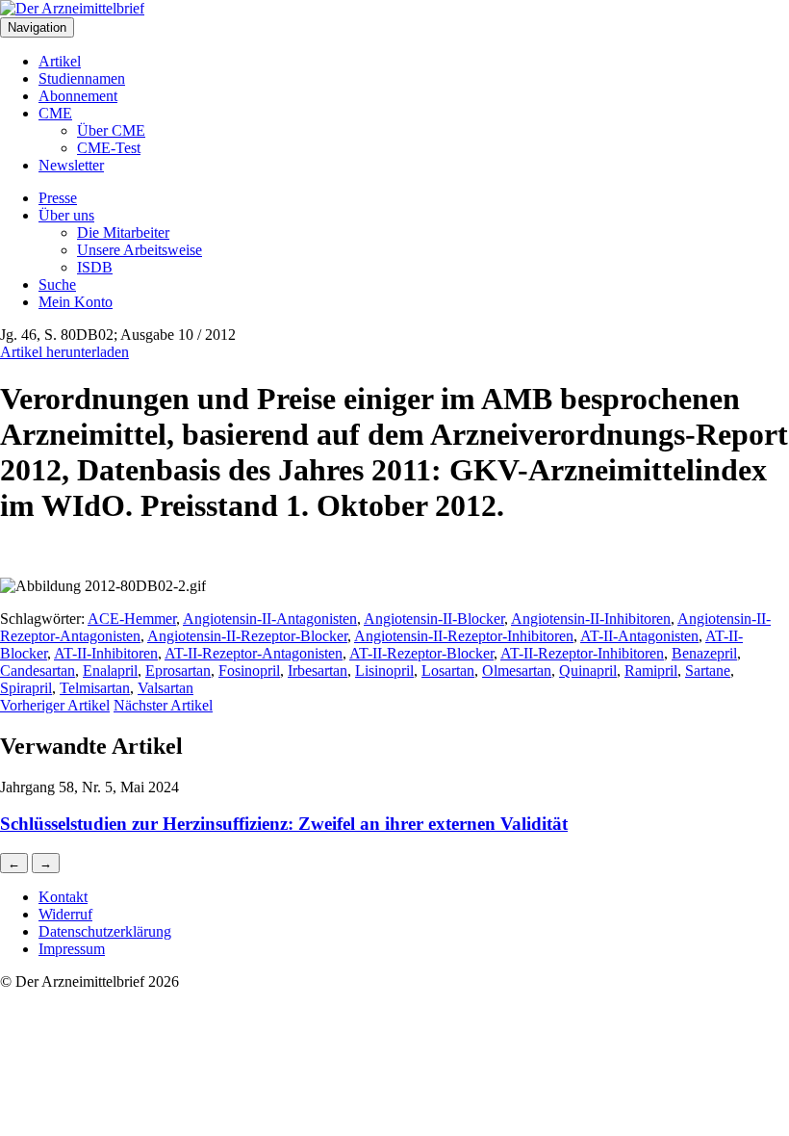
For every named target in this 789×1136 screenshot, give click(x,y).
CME (55, 113)
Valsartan (165, 688)
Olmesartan (516, 670)
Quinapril (588, 670)
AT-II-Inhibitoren (106, 653)
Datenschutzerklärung (104, 931)
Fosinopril (249, 670)
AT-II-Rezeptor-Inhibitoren (582, 653)
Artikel (59, 61)
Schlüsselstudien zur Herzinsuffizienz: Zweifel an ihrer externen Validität (284, 823)
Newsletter (71, 165)
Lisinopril (384, 670)
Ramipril (650, 670)
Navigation (37, 27)
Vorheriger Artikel (55, 705)
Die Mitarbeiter (123, 232)
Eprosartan (178, 670)
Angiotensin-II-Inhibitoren (591, 618)
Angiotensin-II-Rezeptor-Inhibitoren (463, 636)
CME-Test (108, 148)
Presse (57, 198)
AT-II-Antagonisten (639, 636)
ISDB (95, 267)
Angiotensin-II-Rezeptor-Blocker (247, 636)
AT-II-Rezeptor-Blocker (421, 653)
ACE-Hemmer (132, 618)
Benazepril (704, 653)
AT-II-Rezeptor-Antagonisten (254, 653)
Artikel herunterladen (64, 352)
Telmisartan (95, 688)
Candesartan (37, 670)
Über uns (66, 215)
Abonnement (77, 96)
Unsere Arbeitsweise (139, 250)
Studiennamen (81, 78)
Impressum (71, 949)
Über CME (111, 130)
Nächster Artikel (163, 705)
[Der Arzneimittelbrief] (72, 8)
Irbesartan (317, 670)
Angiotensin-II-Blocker (434, 618)
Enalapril (110, 670)
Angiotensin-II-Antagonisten (270, 618)
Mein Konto (75, 302)
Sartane (707, 670)
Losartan (447, 670)
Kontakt (63, 897)
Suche (57, 284)
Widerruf (65, 914)
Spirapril (26, 688)
